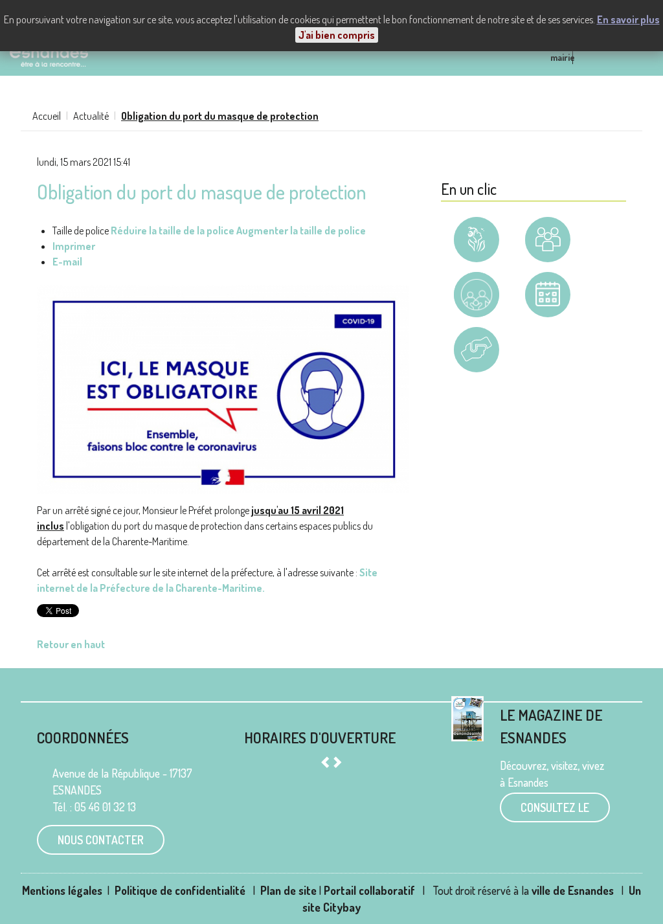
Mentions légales (62, 890)
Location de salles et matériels (548, 325)
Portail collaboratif (369, 890)
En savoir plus (628, 19)
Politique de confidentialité (181, 890)
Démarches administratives (476, 249)
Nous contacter (101, 840)
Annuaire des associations (547, 249)
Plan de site (288, 890)
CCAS (476, 380)
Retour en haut (71, 644)
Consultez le (555, 807)
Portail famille (476, 294)
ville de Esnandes (573, 890)
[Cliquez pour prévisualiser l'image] (223, 387)
